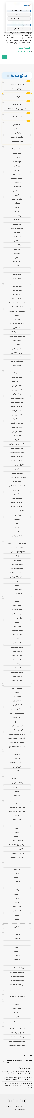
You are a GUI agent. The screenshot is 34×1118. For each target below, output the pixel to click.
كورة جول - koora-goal (17, 811)
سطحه (17, 692)
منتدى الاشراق (17, 328)
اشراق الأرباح (17, 278)
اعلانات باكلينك (17, 593)
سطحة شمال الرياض (17, 705)
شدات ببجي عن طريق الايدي (17, 444)
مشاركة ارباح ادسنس (17, 89)
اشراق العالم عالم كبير (17, 323)
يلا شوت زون (17, 1012)
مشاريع (17, 585)
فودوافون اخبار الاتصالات (17, 311)
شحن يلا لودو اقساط (17, 402)
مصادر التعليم (17, 340)
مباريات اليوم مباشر (17, 609)
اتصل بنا (11, 1109)
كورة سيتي (17, 758)
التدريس (17, 319)
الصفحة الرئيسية (24, 51)
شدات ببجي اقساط (17, 373)
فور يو (17, 469)
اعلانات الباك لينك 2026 (17, 332)
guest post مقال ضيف (17, 552)
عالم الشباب (17, 97)
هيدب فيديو (17, 236)
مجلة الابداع (17, 220)
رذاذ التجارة (17, 245)
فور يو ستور (17, 435)
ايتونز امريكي (17, 394)
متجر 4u (17, 440)
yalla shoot (17, 605)
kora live (17, 869)
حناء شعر (17, 519)
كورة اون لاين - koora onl (17, 845)
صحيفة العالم (17, 365)
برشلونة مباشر (17, 614)
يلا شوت (17, 601)
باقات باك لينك (17, 298)
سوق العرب (17, 556)
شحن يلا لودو (17, 481)
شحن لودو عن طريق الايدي (17, 485)
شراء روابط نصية (17, 294)
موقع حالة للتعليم (17, 353)
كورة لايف (17, 873)
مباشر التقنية (17, 261)
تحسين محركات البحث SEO (17, 109)
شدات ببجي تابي (17, 385)
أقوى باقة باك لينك (17, 568)
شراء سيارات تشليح (17, 730)
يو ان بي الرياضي (17, 348)
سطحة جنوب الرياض (17, 713)
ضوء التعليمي (17, 124)
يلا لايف (17, 771)
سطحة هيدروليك (17, 701)
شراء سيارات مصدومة (17, 742)
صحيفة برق (17, 129)
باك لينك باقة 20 (17, 560)
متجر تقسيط (17, 419)
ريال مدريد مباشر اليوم (17, 778)
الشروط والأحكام (10, 1107)
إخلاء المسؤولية (20, 1107)
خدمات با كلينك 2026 (17, 572)
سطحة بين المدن (17, 696)
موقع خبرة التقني (17, 199)
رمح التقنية (17, 241)
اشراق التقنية (17, 153)
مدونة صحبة (17, 266)
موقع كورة (17, 927)
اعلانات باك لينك (17, 589)
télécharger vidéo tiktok (17, 1045)
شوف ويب (17, 170)
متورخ (17, 207)
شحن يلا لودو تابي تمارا (17, 452)
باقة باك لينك (17, 104)
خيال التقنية (17, 166)
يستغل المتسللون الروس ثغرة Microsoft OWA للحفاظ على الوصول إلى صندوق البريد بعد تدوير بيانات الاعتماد (18, 1085)
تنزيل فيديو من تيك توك (17, 1028)
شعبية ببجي (17, 490)
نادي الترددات (17, 224)
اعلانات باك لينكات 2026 (17, 996)
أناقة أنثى (17, 203)
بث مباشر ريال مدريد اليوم (17, 767)
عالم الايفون (17, 182)
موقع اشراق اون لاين (17, 137)
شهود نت (17, 253)
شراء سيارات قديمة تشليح (17, 746)
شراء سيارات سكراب (17, 726)
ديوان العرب (17, 581)
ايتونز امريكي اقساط (17, 460)
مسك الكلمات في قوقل (17, 149)
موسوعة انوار (17, 274)
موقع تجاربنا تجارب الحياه (17, 577)
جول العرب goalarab (17, 762)
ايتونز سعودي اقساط (17, 398)
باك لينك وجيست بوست (17, 336)
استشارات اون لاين (17, 228)
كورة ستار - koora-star (17, 807)
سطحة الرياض (17, 688)
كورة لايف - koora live (17, 968)
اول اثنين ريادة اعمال (17, 84)
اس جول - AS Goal (17, 857)
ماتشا (17, 527)
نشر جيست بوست (17, 547)
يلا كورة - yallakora (17, 849)
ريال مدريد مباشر (17, 618)
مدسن (17, 211)
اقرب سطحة (17, 717)
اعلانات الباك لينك (17, 307)
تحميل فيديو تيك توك (17, 1033)
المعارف (17, 232)
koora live (17, 824)
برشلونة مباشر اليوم (17, 783)
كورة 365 (17, 754)
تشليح (17, 721)
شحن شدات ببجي (17, 473)
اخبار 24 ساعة (17, 357)
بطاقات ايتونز (17, 494)
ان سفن (17, 157)
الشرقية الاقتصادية (17, 178)
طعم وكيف (17, 249)
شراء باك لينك (17, 286)
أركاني (17, 257)
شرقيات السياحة (17, 270)
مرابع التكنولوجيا (17, 161)
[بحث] (3, 3)
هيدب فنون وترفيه (17, 361)
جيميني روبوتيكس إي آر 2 (25, 1068)
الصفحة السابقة (24, 48)
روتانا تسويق (17, 216)
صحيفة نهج (17, 191)
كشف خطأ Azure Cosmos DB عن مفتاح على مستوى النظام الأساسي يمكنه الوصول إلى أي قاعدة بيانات (17, 1062)
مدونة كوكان (17, 186)
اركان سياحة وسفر (17, 141)
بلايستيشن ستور (17, 498)
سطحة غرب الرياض (17, 709)
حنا (17, 523)
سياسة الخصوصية (20, 1109)
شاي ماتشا (17, 531)
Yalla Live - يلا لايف (17, 840)
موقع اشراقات (17, 133)
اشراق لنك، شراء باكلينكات (17, 303)
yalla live (17, 795)
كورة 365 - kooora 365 (17, 853)
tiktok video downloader (17, 1041)
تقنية (17, 315)
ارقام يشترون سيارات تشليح (17, 738)
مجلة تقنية (17, 344)
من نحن (28, 1107)
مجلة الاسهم (17, 174)
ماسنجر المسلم (17, 116)
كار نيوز (17, 195)
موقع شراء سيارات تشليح (17, 734)
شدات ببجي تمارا (17, 377)
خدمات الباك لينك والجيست (17, 543)
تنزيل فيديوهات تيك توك (17, 1037)
